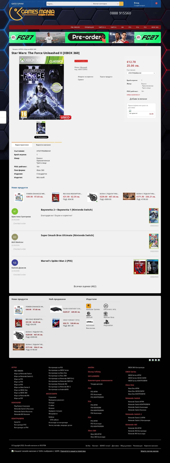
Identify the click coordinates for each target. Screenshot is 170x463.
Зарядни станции (55, 411)
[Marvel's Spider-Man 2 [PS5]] (139, 269)
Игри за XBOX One (21, 390)
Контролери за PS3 (56, 367)
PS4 (89, 401)
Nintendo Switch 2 (133, 414)
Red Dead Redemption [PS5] (73, 194)
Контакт (95, 446)
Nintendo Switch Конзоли (23, 411)
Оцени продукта (106, 77)
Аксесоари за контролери (58, 422)
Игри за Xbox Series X (22, 387)
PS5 (89, 388)
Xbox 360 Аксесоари (98, 437)
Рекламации (137, 446)
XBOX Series (130, 372)
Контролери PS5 (20, 425)
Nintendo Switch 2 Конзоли (24, 409)
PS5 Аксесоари (96, 394)
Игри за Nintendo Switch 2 (23, 376)
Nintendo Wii (131, 424)
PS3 (89, 417)
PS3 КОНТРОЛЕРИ (97, 426)
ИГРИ (21, 49)
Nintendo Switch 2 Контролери (139, 420)
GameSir (17, 422)
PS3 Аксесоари (96, 424)
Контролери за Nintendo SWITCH (61, 381)
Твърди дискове (97, 384)
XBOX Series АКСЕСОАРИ (137, 378)
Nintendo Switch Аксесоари (138, 407)
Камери (51, 403)
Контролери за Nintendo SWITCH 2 (61, 378)
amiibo (91, 367)
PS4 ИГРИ (94, 405)
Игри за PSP (18, 398)
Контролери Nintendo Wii (58, 384)
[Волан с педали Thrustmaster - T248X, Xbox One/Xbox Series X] (92, 197)
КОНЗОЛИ (16, 402)
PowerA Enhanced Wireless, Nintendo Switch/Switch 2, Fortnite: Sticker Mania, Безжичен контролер (36, 194)
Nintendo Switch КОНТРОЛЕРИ (139, 404)
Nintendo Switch (132, 398)
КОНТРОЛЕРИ (18, 418)
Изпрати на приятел (85, 77)
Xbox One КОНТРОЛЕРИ (136, 394)
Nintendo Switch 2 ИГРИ (136, 418)
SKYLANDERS (93, 376)
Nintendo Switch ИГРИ (136, 402)
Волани (51, 408)
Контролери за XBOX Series (59, 370)
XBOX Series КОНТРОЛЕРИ (137, 381)
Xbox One (129, 385)
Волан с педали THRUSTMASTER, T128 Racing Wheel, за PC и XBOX (146, 194)
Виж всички (90, 328)
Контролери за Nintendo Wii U (60, 387)
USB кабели (54, 420)
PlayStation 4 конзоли (22, 406)
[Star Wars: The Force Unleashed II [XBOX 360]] (41, 119)
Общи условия (125, 446)
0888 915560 (120, 13)
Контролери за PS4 (21, 427)
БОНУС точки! (105, 446)
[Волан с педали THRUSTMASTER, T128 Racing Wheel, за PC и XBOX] (129, 197)
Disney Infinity (94, 372)
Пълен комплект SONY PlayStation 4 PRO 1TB (72, 309)
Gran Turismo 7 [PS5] (71, 320)
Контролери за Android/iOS (59, 389)
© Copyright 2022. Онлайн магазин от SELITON (29, 445)
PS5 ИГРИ (94, 392)
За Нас (88, 446)
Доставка (115, 446)
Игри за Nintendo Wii (21, 395)
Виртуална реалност (56, 400)
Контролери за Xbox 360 (58, 376)
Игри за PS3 (18, 385)
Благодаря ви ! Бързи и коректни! (56, 215)
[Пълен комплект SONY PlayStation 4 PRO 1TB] (56, 310)
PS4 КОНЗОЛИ (96, 408)
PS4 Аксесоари (96, 413)
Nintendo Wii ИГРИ (134, 428)
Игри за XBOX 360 (30, 49)
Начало (15, 49)
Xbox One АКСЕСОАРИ (136, 391)
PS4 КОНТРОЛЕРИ (97, 410)
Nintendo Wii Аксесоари (136, 434)
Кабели (51, 417)
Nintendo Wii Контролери (137, 431)
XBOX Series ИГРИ (134, 375)
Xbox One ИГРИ (133, 388)
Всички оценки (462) (85, 286)
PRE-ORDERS (18, 371)
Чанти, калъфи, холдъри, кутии (60, 425)
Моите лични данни (149, 451)
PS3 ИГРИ (94, 421)
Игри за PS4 (18, 382)
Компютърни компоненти (100, 380)
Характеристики (22, 145)
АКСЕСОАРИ (51, 393)
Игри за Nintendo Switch (23, 374)
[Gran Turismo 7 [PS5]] (56, 323)
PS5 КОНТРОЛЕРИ (97, 397)
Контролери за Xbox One (58, 373)
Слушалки (52, 397)
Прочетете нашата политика (73, 451)
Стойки (51, 405)
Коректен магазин (43, 145)
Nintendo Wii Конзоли (22, 414)
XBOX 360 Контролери (136, 367)
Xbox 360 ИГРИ (96, 434)
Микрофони (53, 414)
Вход (136, 2)
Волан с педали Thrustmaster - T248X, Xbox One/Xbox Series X (109, 194)
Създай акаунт (139, 5)
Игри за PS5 (18, 379)
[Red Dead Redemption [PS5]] (56, 197)
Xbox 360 (92, 430)
